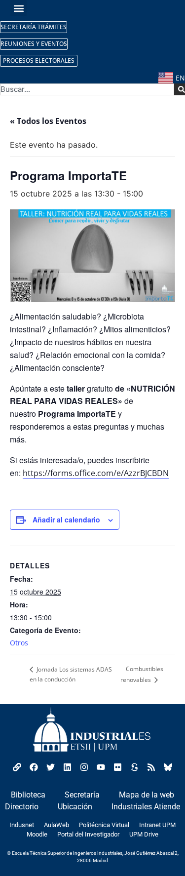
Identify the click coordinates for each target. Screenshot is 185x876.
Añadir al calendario (66, 519)
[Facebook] (34, 767)
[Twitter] (50, 767)
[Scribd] (134, 767)
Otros (19, 642)
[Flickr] (118, 767)
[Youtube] (101, 767)
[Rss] (151, 767)
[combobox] (87, 89)
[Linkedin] (67, 767)
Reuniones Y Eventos (33, 44)
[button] (18, 8)
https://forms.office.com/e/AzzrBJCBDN (96, 473)
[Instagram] (84, 767)
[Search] (179, 89)
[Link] (17, 767)
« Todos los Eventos (48, 121)
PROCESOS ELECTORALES (38, 60)
